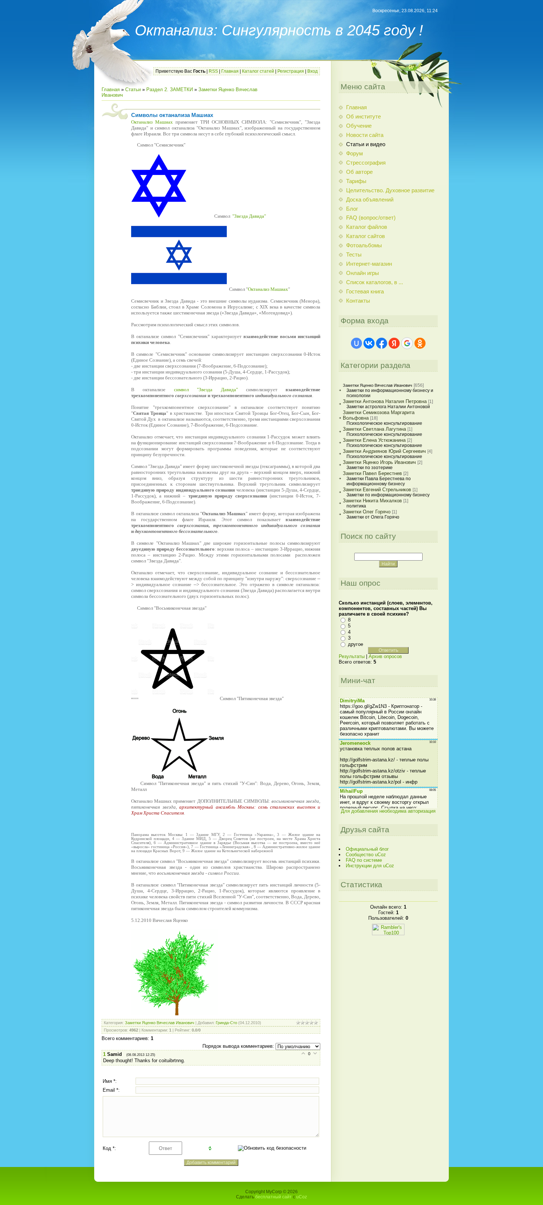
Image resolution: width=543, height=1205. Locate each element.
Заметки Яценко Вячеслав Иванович (159, 1022)
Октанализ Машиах (152, 122)
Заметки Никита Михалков (372, 500)
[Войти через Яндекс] (394, 343)
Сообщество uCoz (366, 854)
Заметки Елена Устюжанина (374, 440)
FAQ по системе (364, 860)
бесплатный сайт (273, 1196)
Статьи (133, 89)
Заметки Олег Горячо (366, 511)
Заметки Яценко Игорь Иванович (379, 462)
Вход (312, 71)
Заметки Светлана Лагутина (374, 429)
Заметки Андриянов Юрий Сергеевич (384, 451)
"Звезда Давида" (249, 216)
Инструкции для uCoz (370, 865)
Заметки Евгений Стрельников (377, 489)
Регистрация (290, 71)
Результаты (352, 656)
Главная (230, 71)
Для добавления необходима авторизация (388, 811)
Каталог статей (258, 71)
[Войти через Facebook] (381, 343)
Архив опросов (385, 656)
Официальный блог (367, 849)
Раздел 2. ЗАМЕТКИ (169, 89)
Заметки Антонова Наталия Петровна (385, 401)
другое (355, 644)
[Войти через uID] (356, 343)
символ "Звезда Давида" (206, 389)
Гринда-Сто (226, 1022)
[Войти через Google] (407, 343)
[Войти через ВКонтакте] (369, 343)
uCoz (301, 1196)
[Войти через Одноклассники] (420, 343)
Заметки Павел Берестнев (372, 473)
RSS (213, 71)
